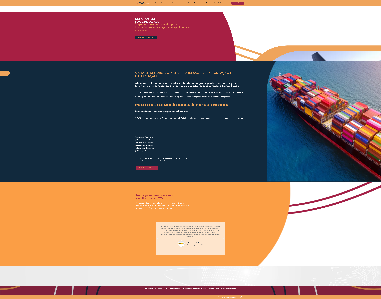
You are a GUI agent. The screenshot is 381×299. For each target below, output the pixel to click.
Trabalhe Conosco (220, 3)
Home (157, 3)
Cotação (182, 3)
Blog (188, 3)
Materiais (201, 3)
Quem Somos (165, 3)
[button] (237, 3)
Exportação (146, 76)
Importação (218, 73)
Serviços (174, 3)
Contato (209, 3)
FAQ (194, 3)
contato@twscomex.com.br (226, 288)
